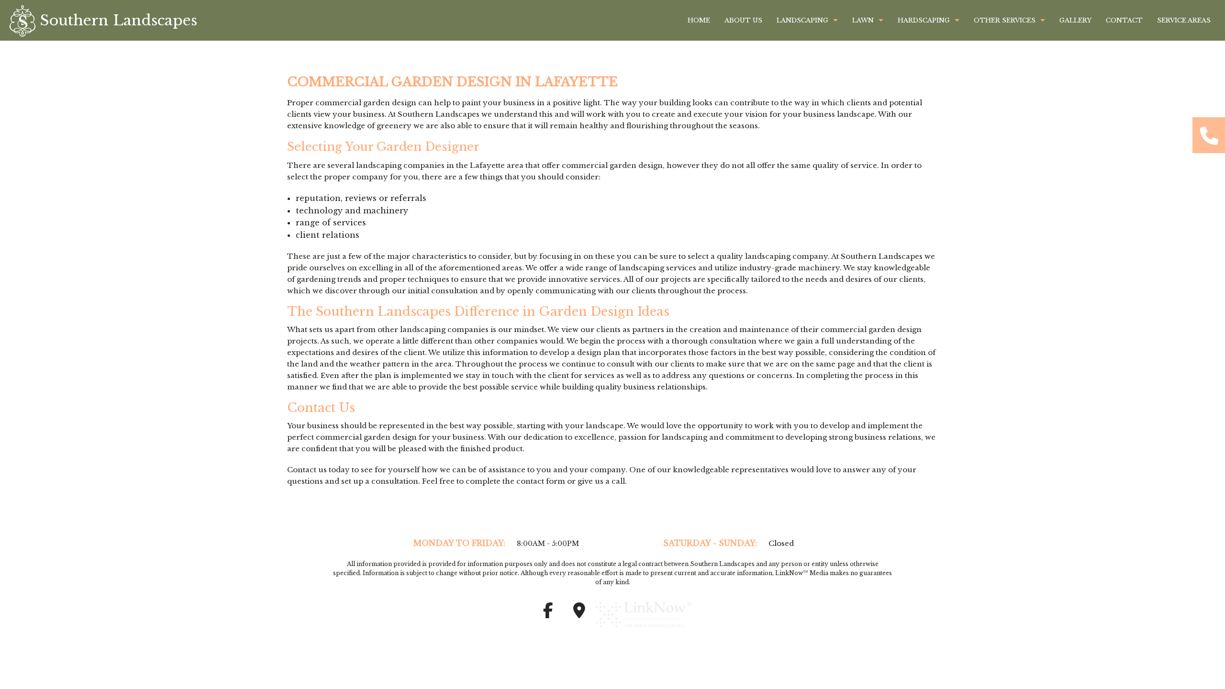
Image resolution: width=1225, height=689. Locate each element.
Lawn (863, 20)
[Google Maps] (579, 613)
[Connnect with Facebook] (548, 613)
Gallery (1075, 20)
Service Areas (1184, 20)
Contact (1124, 20)
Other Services (1005, 20)
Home (699, 20)
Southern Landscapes (118, 20)
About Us (743, 20)
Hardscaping (924, 20)
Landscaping (802, 20)
